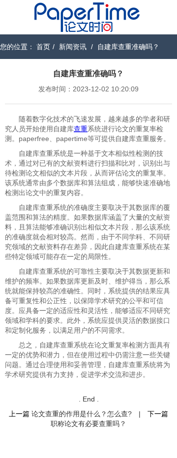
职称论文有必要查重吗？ (88, 424)
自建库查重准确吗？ (128, 47)
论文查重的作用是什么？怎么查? (81, 414)
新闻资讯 (73, 47)
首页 (43, 47)
